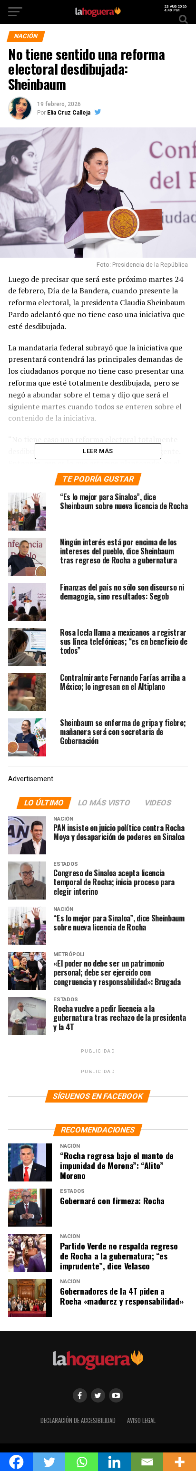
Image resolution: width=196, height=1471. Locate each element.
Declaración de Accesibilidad (78, 1420)
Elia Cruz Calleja (68, 112)
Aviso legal (141, 1420)
